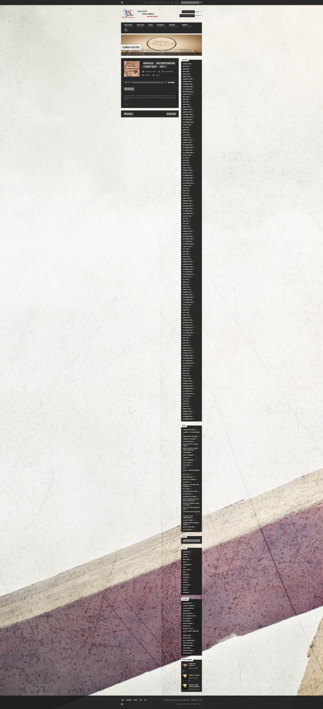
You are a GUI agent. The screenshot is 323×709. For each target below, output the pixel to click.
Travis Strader (188, 650)
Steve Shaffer (187, 643)
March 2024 (186, 137)
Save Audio (130, 89)
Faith (184, 562)
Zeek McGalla (187, 653)
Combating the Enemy (190, 436)
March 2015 (186, 409)
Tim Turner (186, 648)
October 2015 (187, 391)
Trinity (185, 590)
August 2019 (187, 277)
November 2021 (188, 208)
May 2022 (186, 193)
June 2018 (186, 310)
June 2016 (186, 371)
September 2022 (188, 183)
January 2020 (187, 264)
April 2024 (186, 135)
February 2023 (187, 170)
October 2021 (187, 211)
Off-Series (186, 489)
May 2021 (186, 223)
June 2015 (186, 401)
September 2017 (188, 333)
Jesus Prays (187, 465)
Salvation (186, 585)
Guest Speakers (188, 455)
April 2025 (186, 104)
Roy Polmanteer (188, 640)
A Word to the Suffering (191, 432)
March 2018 (186, 317)
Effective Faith (188, 441)
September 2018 (188, 302)
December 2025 (187, 84)
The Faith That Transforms (188, 516)
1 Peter (157, 75)
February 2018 (187, 320)
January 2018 (187, 322)
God (184, 567)
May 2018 (186, 312)
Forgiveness (187, 452)
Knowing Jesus (188, 477)
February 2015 (187, 411)
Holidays (186, 457)
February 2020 (187, 261)
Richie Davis (187, 638)
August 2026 (187, 64)
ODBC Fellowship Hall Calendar (156, 2)
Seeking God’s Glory (189, 496)
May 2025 (186, 102)
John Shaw (186, 626)
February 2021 (187, 231)
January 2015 (187, 414)
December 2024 (187, 114)
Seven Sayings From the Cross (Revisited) (191, 499)
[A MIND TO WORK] (185, 678)
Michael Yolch (188, 628)
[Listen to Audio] (183, 671)
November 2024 (188, 117)
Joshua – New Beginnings (191, 470)
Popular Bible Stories (190, 491)
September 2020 (188, 244)
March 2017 (186, 348)
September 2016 (188, 363)
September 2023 (188, 152)
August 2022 (187, 185)
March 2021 (186, 228)
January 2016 (187, 383)
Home (145, 2)
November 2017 (188, 327)
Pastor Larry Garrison (167, 71)
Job (184, 467)
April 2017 (186, 345)
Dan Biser (186, 611)
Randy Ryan (187, 635)
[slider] (172, 82)
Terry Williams (188, 645)
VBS (172, 2)
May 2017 (186, 343)
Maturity (186, 482)
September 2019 (188, 274)
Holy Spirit (186, 569)
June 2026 (186, 69)
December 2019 (187, 267)
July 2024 (186, 127)
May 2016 (186, 373)
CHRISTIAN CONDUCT (192, 664)
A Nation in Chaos (189, 429)
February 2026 (187, 79)
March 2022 (186, 198)
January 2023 (187, 173)
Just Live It (186, 474)
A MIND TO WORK (194, 675)
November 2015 (188, 388)
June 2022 (186, 190)
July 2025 (186, 97)
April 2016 (186, 376)
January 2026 (187, 81)
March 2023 (186, 168)
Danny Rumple (187, 613)
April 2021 (186, 226)
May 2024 (186, 132)
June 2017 (186, 340)
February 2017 (187, 350)
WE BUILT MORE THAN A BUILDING (194, 685)
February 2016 (187, 381)
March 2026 (186, 76)
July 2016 (186, 368)
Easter (185, 557)
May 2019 (186, 284)
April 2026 (186, 74)
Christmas (186, 552)
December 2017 (187, 325)
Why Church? (187, 529)
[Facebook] (122, 2)
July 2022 (186, 188)
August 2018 (187, 305)
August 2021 (187, 216)
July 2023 (186, 157)
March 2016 (186, 378)
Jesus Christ (187, 462)
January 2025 (187, 112)
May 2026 (186, 71)
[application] (150, 82)
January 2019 (187, 292)
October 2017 (187, 330)
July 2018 (186, 307)
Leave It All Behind (189, 479)
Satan (185, 587)
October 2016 (187, 360)
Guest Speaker (187, 623)
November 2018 (188, 297)
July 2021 (186, 218)
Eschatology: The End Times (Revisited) (190, 449)
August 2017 (187, 335)
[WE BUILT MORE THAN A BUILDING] (185, 688)
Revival (185, 582)
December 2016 (187, 355)
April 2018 (186, 315)
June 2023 (186, 160)
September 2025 (188, 91)
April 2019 (186, 287)
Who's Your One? (188, 527)
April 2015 (186, 406)
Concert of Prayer (189, 439)
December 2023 (187, 145)
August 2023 (187, 155)
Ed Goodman (187, 618)
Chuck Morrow (188, 608)
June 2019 (186, 282)
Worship (186, 592)
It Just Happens (188, 460)
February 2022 (187, 201)
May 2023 (186, 162)
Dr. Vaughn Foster (189, 616)
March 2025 (186, 107)
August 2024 (187, 124)
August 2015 (187, 396)
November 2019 (188, 269)
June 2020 (186, 251)
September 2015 (188, 393)
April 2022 (186, 195)
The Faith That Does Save (191, 511)
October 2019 (187, 272)
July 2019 (186, 279)
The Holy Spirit (188, 520)
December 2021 (187, 206)
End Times (186, 559)
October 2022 (187, 180)
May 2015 (186, 404)
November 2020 (188, 239)
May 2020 (186, 254)
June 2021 (186, 221)
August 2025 (187, 94)
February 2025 (187, 109)
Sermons (129, 54)
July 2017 (186, 338)
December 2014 (187, 416)
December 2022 (187, 175)
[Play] (126, 82)
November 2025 (188, 86)
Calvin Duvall (187, 603)
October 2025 (187, 89)
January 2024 (187, 142)
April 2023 (186, 165)
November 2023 (188, 147)
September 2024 (188, 122)
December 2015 (187, 386)
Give (168, 2)
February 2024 (187, 140)
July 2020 (186, 249)
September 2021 (188, 213)
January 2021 (187, 234)
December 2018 (187, 294)
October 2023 (187, 150)
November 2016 (188, 358)
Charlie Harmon (188, 605)
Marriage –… (142, 54)
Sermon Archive (131, 47)
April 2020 (186, 256)
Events (176, 2)
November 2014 (188, 419)
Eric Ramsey (187, 621)
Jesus (184, 572)
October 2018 (187, 300)
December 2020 (187, 236)
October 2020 (187, 241)
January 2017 (187, 353)
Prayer (185, 580)
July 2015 (186, 398)
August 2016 (187, 365)
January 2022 (187, 203)
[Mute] (169, 82)
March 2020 (186, 259)
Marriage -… (129, 114)
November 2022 (188, 178)
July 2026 (186, 66)
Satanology (187, 494)
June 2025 (186, 99)
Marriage (135, 54)
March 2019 (186, 289)
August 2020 (187, 246)
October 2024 (187, 119)
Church (185, 554)
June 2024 (186, 129)
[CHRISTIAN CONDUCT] (185, 667)
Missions (186, 577)
